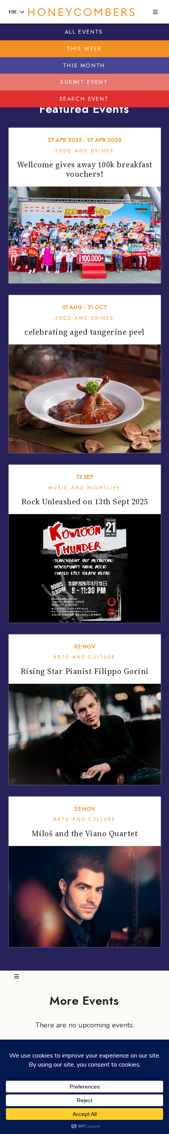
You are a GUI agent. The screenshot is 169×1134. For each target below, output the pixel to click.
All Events (84, 32)
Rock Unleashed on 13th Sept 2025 (84, 501)
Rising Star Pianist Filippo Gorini (84, 671)
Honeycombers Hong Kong (81, 12)
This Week (84, 49)
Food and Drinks (84, 150)
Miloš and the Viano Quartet (84, 833)
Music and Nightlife (84, 487)
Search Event (84, 99)
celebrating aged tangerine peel (84, 331)
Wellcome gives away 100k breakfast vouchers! (84, 169)
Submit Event (84, 82)
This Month (84, 65)
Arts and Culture (84, 657)
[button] (155, 12)
